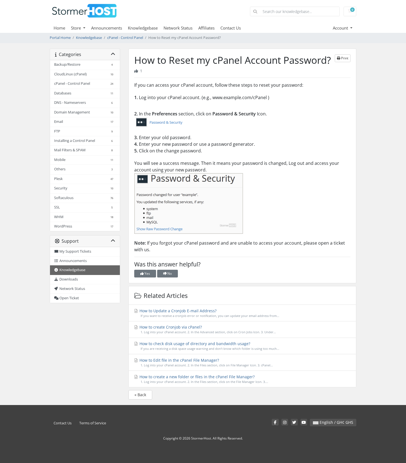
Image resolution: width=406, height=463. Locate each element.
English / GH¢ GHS (335, 422)
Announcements (106, 28)
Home (59, 28)
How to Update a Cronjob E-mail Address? (208, 313)
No (169, 273)
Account (341, 28)
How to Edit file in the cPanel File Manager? (205, 362)
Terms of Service (92, 423)
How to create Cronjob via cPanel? (207, 329)
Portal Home (60, 37)
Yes (147, 273)
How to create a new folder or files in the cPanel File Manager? (203, 379)
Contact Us (230, 28)
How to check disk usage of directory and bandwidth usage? (208, 346)
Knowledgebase (143, 28)
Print (344, 58)
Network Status (178, 28)
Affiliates (206, 28)
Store (76, 28)
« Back (140, 394)
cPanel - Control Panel (125, 37)
